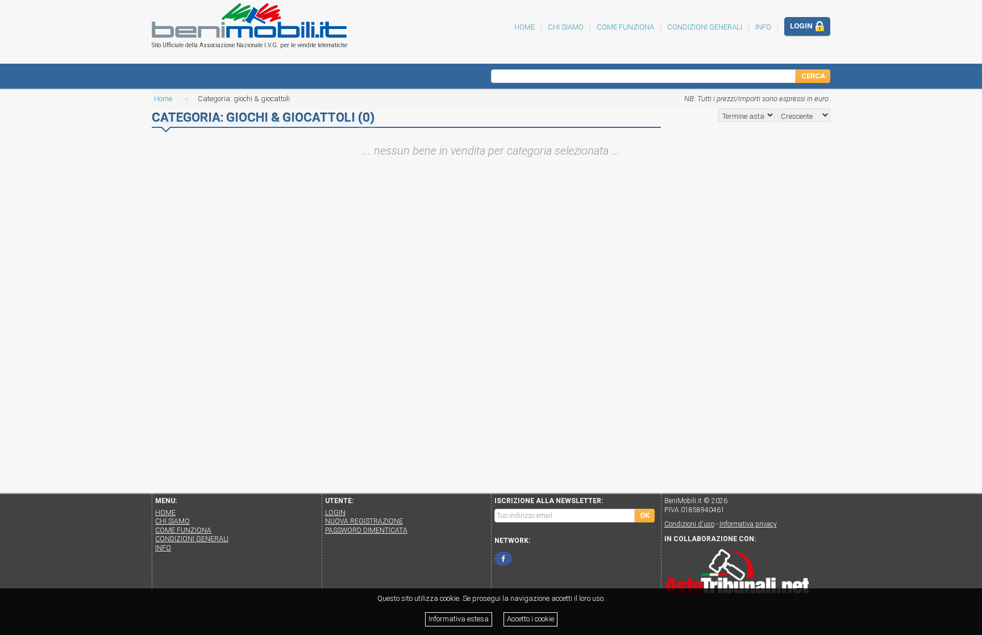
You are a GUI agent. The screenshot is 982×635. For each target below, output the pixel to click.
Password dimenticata (366, 530)
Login (802, 26)
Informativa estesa (458, 619)
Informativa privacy (748, 524)
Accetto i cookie (530, 619)
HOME (524, 27)
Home (163, 98)
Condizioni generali (704, 27)
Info (763, 27)
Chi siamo (566, 27)
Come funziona (625, 27)
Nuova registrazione (364, 521)
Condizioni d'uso (689, 524)
